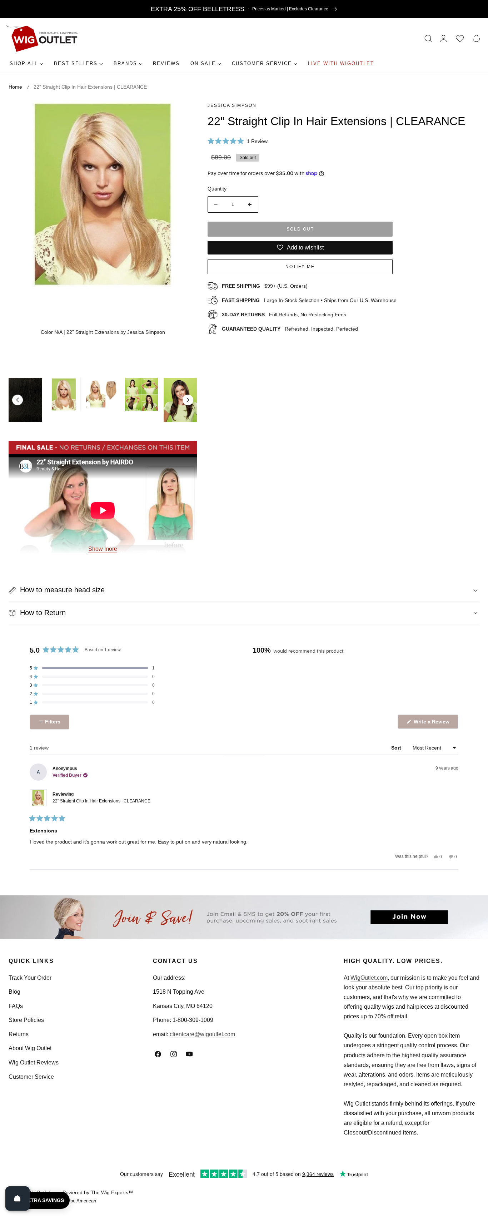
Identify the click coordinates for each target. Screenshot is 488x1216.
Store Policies (26, 1020)
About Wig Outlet (30, 1048)
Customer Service (31, 1076)
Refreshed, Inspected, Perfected (290, 328)
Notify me (300, 266)
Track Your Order (30, 978)
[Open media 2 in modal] (183, 113)
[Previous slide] (17, 400)
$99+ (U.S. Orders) (265, 286)
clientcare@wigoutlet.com (202, 1034)
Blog (14, 992)
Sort (397, 748)
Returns (19, 1034)
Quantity (217, 189)
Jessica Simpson (232, 105)
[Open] (17, 1198)
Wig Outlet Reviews (34, 1062)
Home (15, 87)
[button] (428, 38)
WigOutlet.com (369, 978)
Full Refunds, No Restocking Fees (284, 314)
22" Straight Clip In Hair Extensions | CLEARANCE (101, 801)
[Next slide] (188, 400)
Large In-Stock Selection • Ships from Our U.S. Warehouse (309, 300)
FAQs (16, 1006)
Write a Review (432, 723)
